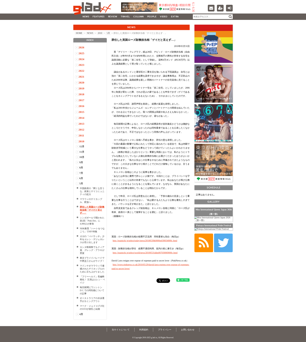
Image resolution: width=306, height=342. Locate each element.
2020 (81, 82)
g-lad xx (93, 8)
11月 (81, 152)
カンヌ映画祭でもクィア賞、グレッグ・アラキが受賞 (92, 250)
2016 (81, 106)
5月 (108, 33)
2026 (81, 47)
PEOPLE (151, 16)
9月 (81, 162)
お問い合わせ (187, 329)
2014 (81, 117)
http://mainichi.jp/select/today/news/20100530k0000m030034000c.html (145, 240)
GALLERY (80, 23)
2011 (81, 135)
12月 (81, 146)
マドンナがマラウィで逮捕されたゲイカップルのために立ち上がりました (92, 269)
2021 (81, 76)
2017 (81, 100)
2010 (100, 33)
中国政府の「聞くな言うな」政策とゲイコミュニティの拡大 (92, 191)
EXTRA (175, 16)
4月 (81, 314)
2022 (81, 70)
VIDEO (164, 16)
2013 (81, 123)
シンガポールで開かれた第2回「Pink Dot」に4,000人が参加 (92, 221)
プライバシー (164, 329)
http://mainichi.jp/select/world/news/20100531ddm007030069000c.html (145, 253)
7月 (81, 173)
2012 (81, 129)
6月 (81, 178)
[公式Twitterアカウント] (223, 243)
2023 (81, 64)
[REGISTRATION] (220, 8)
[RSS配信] (203, 243)
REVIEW (112, 16)
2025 (81, 53)
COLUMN (138, 16)
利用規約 (143, 329)
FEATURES (98, 16)
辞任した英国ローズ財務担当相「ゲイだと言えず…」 (92, 210)
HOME (79, 33)
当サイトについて (121, 329)
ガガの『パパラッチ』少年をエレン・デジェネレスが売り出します (92, 239)
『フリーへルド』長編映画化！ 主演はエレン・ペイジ (92, 279)
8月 (81, 167)
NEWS (86, 16)
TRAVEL (125, 16)
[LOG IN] (229, 8)
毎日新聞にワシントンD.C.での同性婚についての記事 (92, 290)
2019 (81, 88)
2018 (81, 94)
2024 (81, 59)
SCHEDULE (213, 187)
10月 (81, 157)
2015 (81, 112)
